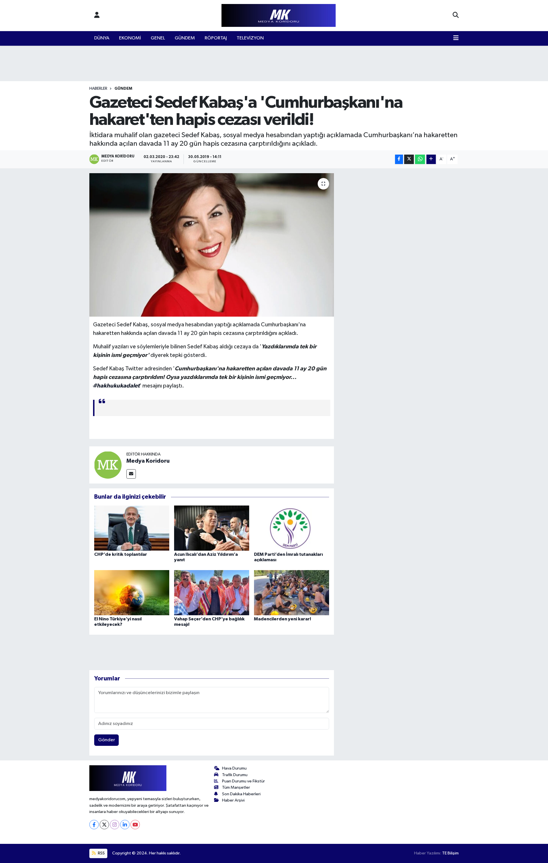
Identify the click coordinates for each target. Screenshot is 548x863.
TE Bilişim (450, 853)
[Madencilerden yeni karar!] (291, 592)
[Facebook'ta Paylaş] (399, 159)
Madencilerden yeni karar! (282, 619)
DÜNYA (101, 38)
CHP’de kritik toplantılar (120, 554)
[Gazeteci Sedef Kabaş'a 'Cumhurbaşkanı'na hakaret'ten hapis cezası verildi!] (211, 245)
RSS (101, 853)
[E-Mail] (131, 474)
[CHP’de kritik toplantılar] (131, 528)
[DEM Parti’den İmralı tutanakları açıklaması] (291, 528)
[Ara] (456, 15)
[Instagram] (114, 824)
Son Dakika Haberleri (241, 794)
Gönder (106, 740)
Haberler (98, 89)
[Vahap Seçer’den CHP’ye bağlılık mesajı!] (211, 592)
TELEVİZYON (250, 38)
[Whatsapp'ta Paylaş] (420, 159)
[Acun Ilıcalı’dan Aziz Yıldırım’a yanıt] (211, 528)
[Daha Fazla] (431, 159)
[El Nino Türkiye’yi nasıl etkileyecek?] (131, 592)
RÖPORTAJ (216, 38)
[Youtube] (135, 824)
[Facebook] (94, 824)
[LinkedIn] (125, 824)
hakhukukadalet (116, 386)
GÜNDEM (185, 38)
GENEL (158, 38)
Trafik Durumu (234, 775)
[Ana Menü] (456, 38)
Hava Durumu (234, 768)
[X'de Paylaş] (409, 159)
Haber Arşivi (233, 800)
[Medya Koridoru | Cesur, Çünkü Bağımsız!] (278, 16)
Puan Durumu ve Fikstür (243, 781)
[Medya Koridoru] (108, 464)
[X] (104, 824)
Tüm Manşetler (236, 787)
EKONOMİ (130, 38)
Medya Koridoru (148, 461)
